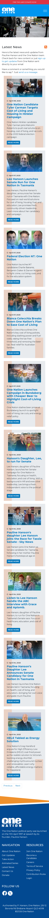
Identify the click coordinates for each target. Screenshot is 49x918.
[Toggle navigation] (45, 11)
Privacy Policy (33, 870)
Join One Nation (34, 851)
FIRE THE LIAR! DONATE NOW (24, 2)
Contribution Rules (36, 874)
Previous (8, 786)
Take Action (8, 859)
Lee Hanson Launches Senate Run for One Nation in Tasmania (22, 182)
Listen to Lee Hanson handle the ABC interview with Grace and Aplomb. (22, 602)
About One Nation (11, 851)
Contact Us (7, 871)
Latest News (8, 867)
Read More (13, 142)
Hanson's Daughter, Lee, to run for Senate (24, 460)
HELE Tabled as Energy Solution (23, 739)
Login (29, 878)
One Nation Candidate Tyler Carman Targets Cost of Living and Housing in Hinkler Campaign (22, 111)
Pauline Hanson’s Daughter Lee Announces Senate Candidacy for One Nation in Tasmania (20, 673)
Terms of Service (34, 866)
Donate (5, 875)
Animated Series (10, 863)
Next (17, 786)
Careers (30, 862)
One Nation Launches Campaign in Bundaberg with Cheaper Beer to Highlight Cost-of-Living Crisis (24, 396)
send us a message (28, 72)
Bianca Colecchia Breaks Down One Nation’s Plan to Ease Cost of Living (24, 321)
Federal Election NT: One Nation (24, 258)
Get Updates (8, 855)
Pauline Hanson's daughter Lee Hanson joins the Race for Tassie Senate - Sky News (24, 537)
